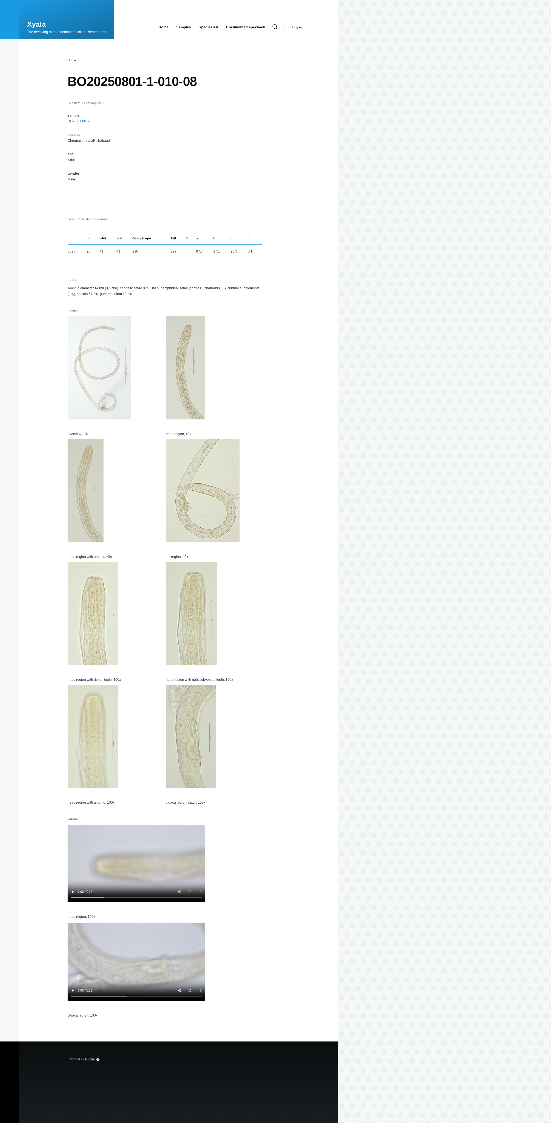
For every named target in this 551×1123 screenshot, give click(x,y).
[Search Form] (275, 27)
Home (72, 60)
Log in (297, 27)
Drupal (90, 1059)
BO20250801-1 (79, 121)
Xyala (36, 24)
